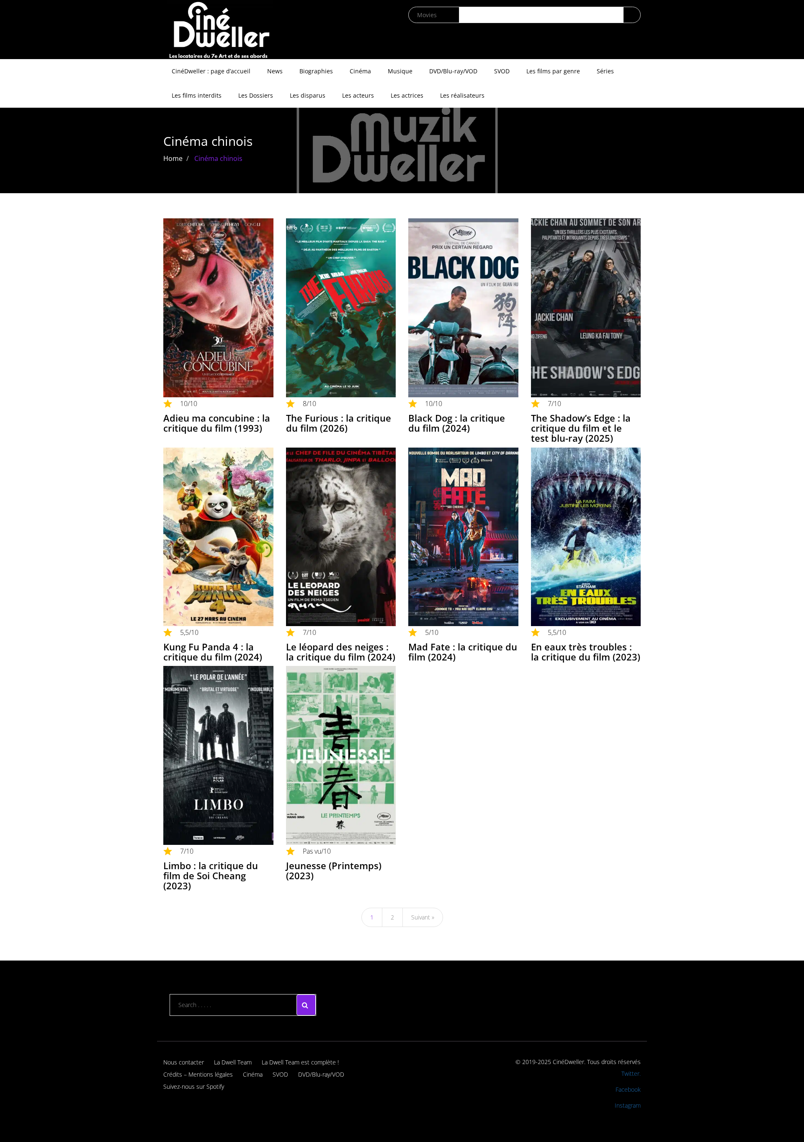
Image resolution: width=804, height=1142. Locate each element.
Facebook (628, 1089)
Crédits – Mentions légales (198, 1074)
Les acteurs (358, 95)
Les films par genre (553, 71)
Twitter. (631, 1073)
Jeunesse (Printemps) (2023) (333, 870)
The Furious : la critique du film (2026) (338, 423)
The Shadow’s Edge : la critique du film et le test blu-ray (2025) (581, 428)
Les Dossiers (255, 95)
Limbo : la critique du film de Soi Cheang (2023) (210, 875)
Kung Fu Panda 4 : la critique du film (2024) (212, 651)
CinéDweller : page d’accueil (211, 71)
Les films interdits (197, 95)
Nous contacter (183, 1062)
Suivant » (422, 917)
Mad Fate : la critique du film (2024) (462, 651)
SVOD (502, 71)
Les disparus (307, 95)
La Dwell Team (233, 1062)
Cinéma (360, 71)
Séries (605, 71)
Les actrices (407, 95)
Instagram (628, 1105)
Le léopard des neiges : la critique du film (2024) (340, 651)
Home (173, 158)
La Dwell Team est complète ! (300, 1062)
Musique (400, 71)
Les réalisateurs (462, 95)
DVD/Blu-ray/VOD (453, 71)
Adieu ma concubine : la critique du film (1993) (216, 423)
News (275, 71)
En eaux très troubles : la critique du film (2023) (585, 651)
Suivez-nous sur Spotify (193, 1086)
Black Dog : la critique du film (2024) (456, 423)
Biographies (316, 71)
